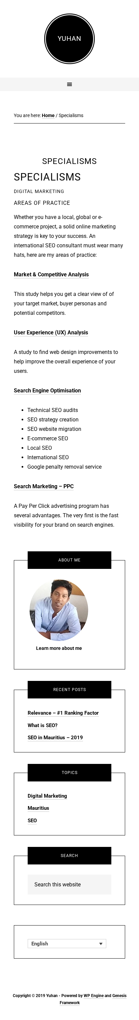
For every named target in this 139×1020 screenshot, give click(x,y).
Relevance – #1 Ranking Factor (63, 713)
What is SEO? (42, 725)
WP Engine (94, 995)
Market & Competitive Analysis (51, 274)
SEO (32, 821)
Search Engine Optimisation (47, 390)
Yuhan (69, 38)
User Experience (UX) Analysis (51, 332)
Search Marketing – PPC (44, 486)
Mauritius (38, 808)
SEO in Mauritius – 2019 (55, 738)
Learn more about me (59, 648)
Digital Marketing (47, 796)
